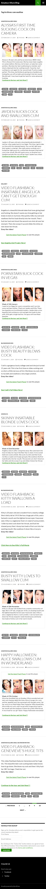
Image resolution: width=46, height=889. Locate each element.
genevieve (15, 796)
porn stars (16, 330)
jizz (33, 168)
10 (40, 806)
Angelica (15, 251)
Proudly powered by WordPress (10, 886)
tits (10, 94)
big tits (5, 635)
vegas (25, 330)
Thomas (21, 37)
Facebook (7, 872)
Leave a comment (34, 37)
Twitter (6, 876)
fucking (18, 474)
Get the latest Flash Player (16, 235)
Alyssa (5, 89)
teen (4, 94)
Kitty (14, 558)
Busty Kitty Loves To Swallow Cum (20, 578)
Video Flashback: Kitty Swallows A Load (18, 498)
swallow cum (24, 558)
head (19, 168)
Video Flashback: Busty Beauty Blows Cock (20, 351)
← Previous (10, 806)
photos (27, 91)
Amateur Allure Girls (9, 21)
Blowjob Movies (8, 253)
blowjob (23, 89)
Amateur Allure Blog (10, 2)
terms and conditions (25, 848)
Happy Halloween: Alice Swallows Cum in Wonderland (21, 658)
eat (13, 168)
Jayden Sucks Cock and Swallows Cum (20, 113)
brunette (32, 89)
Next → (23, 810)
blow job (24, 251)
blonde (5, 165)
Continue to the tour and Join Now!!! (15, 80)
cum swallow (8, 91)
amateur (14, 89)
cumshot (19, 91)
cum (39, 89)
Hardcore (27, 474)
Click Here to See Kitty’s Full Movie (15, 545)
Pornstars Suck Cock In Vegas (22, 275)
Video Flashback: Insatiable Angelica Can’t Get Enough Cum (20, 193)
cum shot (32, 471)
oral (23, 796)
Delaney (4, 184)
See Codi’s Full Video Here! (12, 390)
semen (11, 256)
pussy (36, 474)
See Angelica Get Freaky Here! (13, 243)
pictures (36, 91)
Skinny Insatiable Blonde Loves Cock (20, 419)
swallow (22, 637)
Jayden (26, 168)
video (33, 400)
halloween (16, 729)
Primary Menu (43, 2)
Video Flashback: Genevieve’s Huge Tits (22, 748)
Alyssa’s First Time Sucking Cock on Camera (18, 29)
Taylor (32, 729)
